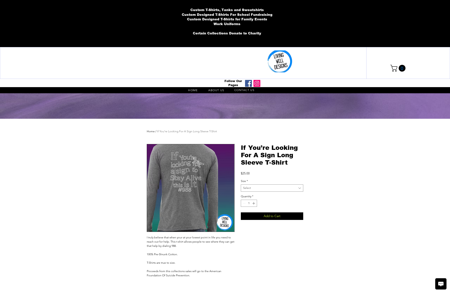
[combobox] (272, 187)
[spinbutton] (249, 203)
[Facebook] (248, 83)
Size (244, 181)
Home (151, 131)
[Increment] (254, 203)
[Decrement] (243, 203)
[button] (398, 68)
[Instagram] (256, 83)
